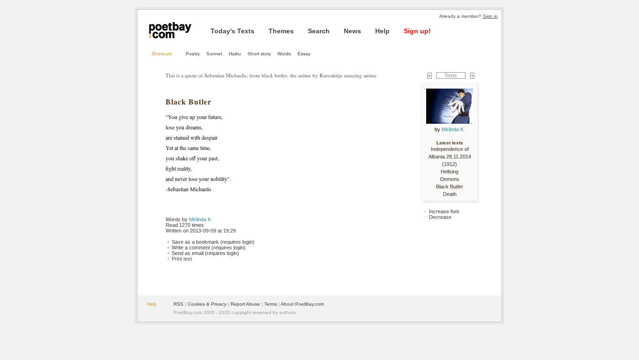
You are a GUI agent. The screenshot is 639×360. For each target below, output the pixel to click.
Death (450, 194)
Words (284, 53)
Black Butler (449, 186)
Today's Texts (232, 31)
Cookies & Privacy (207, 304)
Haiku (235, 53)
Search (319, 31)
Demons (449, 179)
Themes (281, 31)
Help (382, 31)
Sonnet (214, 53)
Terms (270, 304)
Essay (304, 53)
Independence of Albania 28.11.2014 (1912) (449, 156)
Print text (182, 259)
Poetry (193, 53)
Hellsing (449, 171)
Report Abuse (245, 304)
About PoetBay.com (302, 304)
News (352, 31)
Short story (259, 53)
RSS (178, 304)
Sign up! (417, 31)
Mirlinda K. (200, 219)
